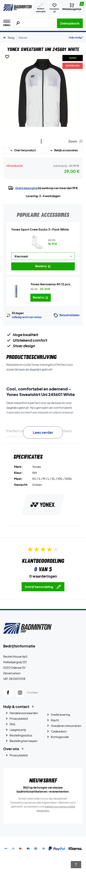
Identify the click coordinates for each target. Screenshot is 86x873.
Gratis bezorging (26, 188)
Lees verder (43, 432)
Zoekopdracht (70, 23)
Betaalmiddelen (69, 315)
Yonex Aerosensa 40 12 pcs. (50, 284)
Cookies (32, 692)
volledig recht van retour (27, 317)
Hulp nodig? (76, 37)
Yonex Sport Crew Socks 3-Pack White (40, 229)
